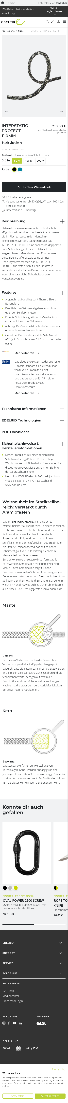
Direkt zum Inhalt (34, 2)
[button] (8, 3)
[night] (14, 169)
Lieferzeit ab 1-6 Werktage (21, 210)
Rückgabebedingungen (19, 197)
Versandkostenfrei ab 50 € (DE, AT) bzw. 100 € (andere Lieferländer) (35, 204)
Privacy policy (59, 1069)
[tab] (18, 924)
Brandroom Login (12, 1001)
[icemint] (20, 169)
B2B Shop (8, 991)
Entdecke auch (52, 2)
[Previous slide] (7, 112)
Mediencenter (10, 996)
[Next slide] (61, 112)
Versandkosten (59, 130)
